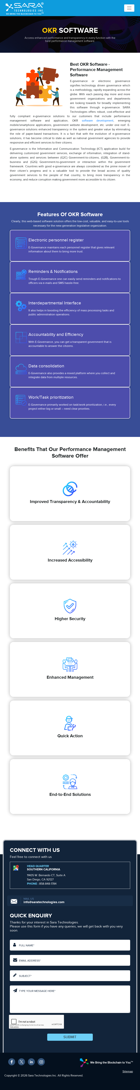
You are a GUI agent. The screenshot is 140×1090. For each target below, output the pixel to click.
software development (98, 120)
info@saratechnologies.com (44, 902)
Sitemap (127, 1071)
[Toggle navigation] (129, 8)
